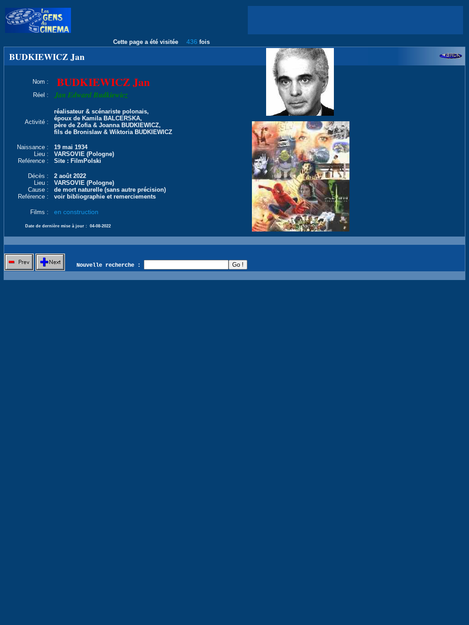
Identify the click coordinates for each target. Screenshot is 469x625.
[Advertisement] (355, 20)
